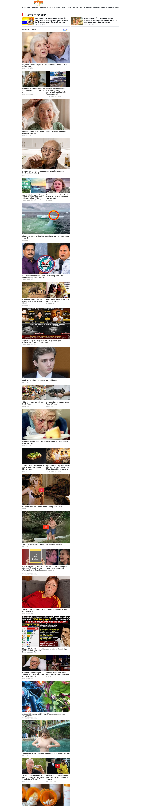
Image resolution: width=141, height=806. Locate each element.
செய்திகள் (96, 7)
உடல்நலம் (57, 7)
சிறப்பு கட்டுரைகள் (86, 7)
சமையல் (75, 7)
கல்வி (69, 7)
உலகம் (64, 7)
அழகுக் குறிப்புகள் (32, 7)
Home (24, 7)
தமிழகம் (111, 7)
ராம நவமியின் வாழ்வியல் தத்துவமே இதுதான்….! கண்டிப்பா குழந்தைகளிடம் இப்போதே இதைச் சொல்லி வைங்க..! (51, 20)
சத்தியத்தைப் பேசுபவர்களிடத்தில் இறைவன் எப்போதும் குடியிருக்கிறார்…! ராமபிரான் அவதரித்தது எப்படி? (100, 20)
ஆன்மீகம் (43, 7)
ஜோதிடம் (104, 7)
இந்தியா (50, 7)
